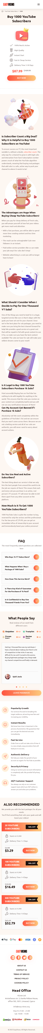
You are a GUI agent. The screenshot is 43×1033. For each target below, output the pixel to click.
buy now (21, 78)
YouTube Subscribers (11, 11)
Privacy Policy (22, 978)
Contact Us (21, 970)
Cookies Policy (21, 982)
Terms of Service (21, 974)
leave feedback (21, 693)
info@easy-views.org (21, 1006)
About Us (21, 965)
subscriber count (30, 152)
